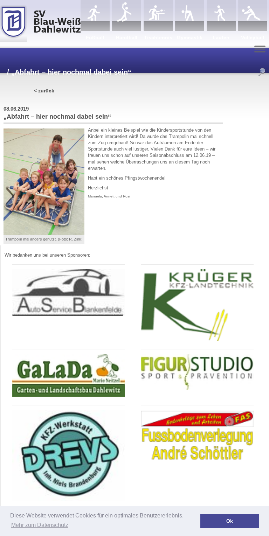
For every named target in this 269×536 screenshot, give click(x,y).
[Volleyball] (252, 15)
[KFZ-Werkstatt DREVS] (68, 500)
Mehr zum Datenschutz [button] (39, 525)
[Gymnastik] (189, 15)
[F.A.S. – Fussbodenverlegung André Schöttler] (197, 460)
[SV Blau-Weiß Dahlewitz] (40, 21)
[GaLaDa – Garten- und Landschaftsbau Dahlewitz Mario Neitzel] (68, 396)
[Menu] (259, 49)
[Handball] (126, 15)
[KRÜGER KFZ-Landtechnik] (197, 340)
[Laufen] (221, 15)
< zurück (44, 90)
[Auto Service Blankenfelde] (68, 314)
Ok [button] (229, 521)
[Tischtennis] (158, 15)
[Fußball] (95, 15)
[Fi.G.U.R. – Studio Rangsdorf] (197, 388)
